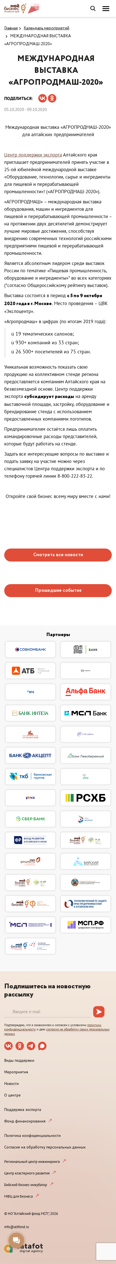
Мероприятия (16, 1071)
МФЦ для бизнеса (18, 1196)
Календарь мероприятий (46, 28)
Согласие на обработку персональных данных (45, 1147)
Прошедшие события (58, 590)
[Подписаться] (98, 1011)
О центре (12, 1095)
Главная (11, 28)
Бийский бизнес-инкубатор (25, 1184)
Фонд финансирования (25, 1121)
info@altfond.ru (16, 1226)
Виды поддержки (19, 1060)
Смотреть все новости (58, 554)
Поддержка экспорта (22, 1109)
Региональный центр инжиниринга (32, 1161)
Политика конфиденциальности (32, 1135)
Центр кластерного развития (27, 1173)
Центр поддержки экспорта (33, 155)
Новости (11, 1083)
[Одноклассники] (52, 96)
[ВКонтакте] (42, 96)
